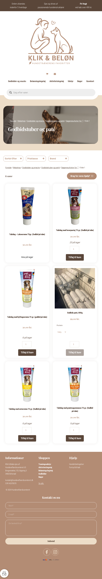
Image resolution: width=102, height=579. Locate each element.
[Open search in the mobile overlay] (51, 92)
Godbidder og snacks (35, 121)
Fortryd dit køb (74, 467)
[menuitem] (17, 81)
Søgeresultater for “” (74, 121)
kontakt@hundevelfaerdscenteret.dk (19, 480)
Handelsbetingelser (76, 464)
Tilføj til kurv (75, 257)
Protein (60, 325)
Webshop (21, 121)
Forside (13, 121)
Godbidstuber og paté (55, 121)
